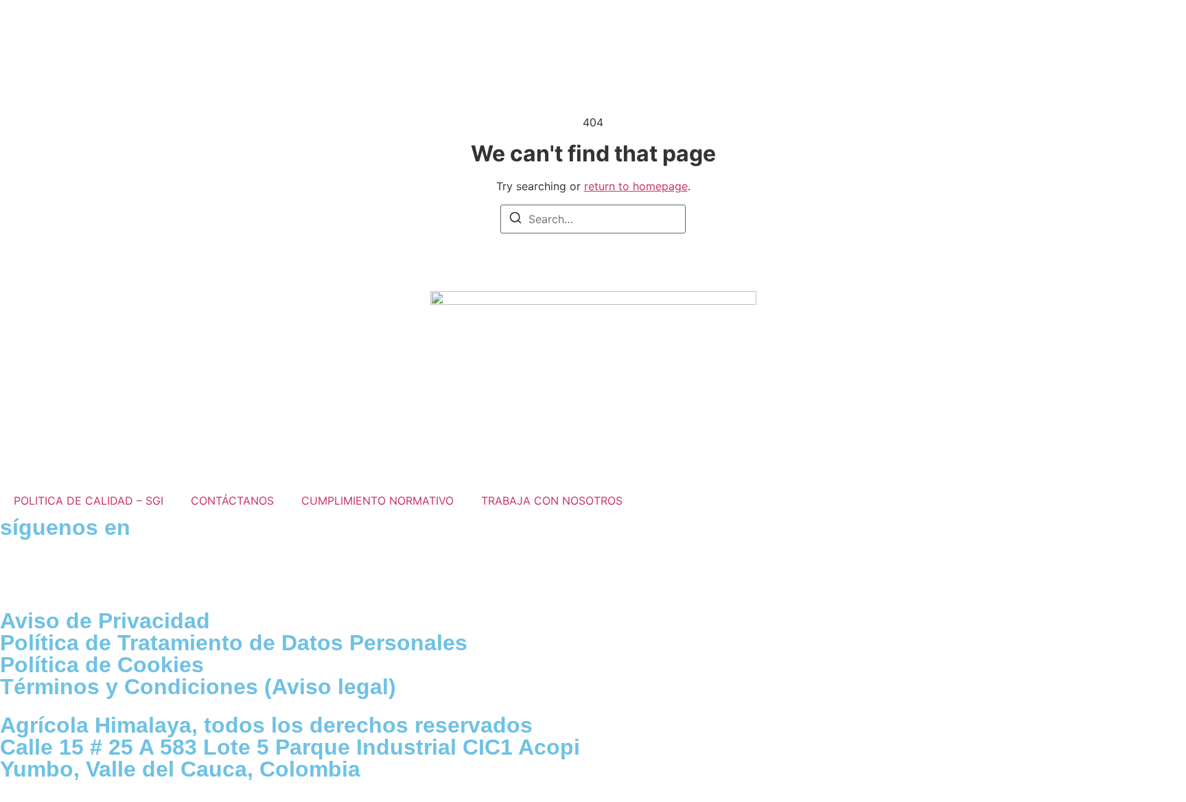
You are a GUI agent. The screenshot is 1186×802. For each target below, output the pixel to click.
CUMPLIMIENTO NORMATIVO (377, 500)
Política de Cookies (102, 664)
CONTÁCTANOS (232, 500)
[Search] (515, 219)
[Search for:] (593, 219)
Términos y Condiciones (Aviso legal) (198, 686)
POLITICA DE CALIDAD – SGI (88, 500)
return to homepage (636, 186)
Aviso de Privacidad (105, 620)
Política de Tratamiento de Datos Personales (233, 642)
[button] (1050, 30)
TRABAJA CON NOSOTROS (552, 500)
